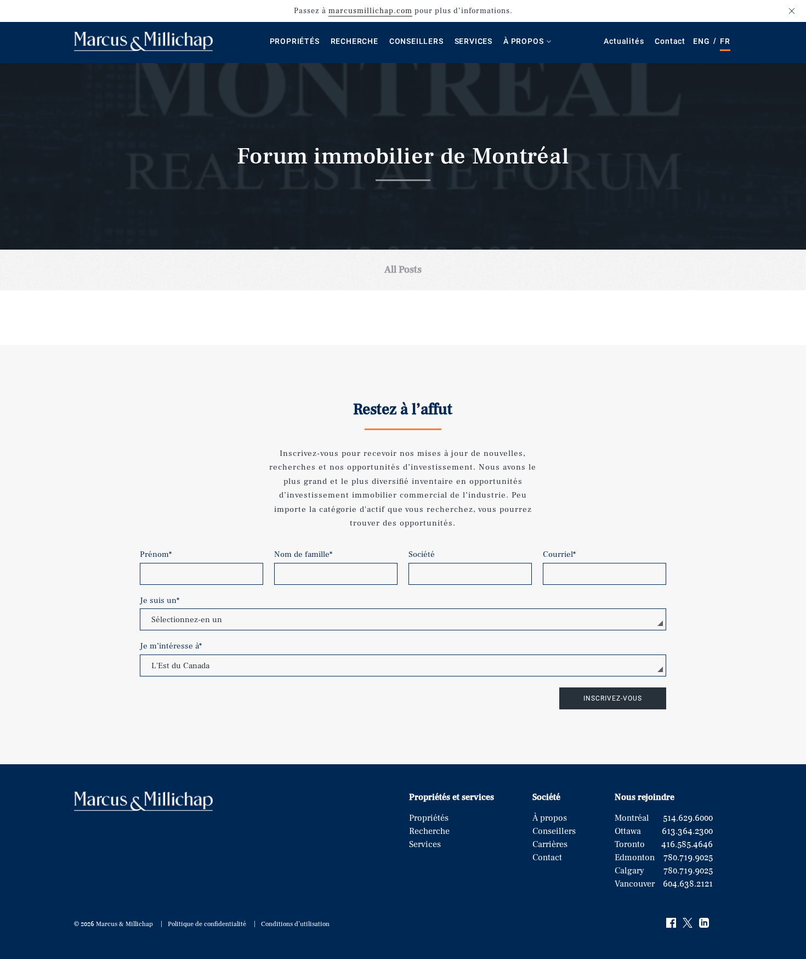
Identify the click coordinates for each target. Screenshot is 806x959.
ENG (701, 41)
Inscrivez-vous (612, 698)
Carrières (549, 844)
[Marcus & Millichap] (143, 48)
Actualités (624, 41)
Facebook (671, 923)
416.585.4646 (687, 844)
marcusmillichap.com (370, 11)
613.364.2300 (687, 831)
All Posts (403, 269)
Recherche (354, 41)
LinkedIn (704, 923)
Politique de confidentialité (207, 924)
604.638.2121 (688, 883)
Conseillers (416, 41)
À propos (523, 41)
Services (473, 41)
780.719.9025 (688, 857)
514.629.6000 (688, 818)
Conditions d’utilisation (295, 924)
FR (725, 41)
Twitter (688, 923)
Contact (670, 41)
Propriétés (295, 41)
